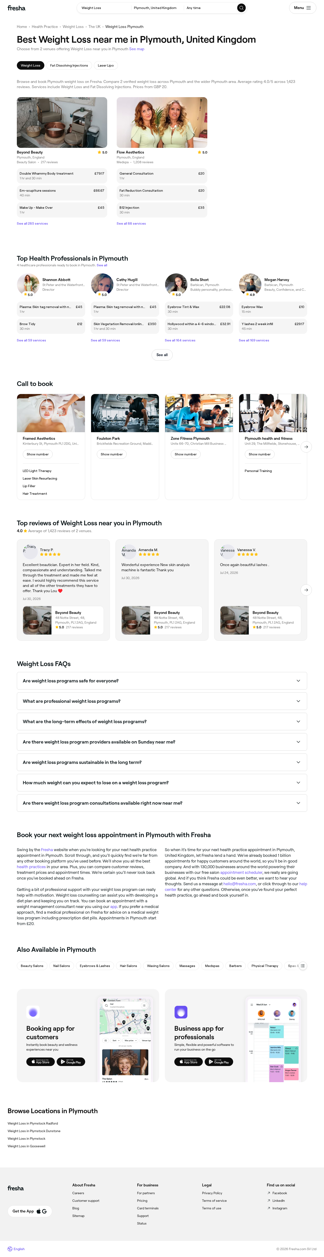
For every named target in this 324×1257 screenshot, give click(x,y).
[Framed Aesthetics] (51, 447)
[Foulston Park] (125, 447)
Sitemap (78, 1216)
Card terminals (148, 1208)
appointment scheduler (241, 872)
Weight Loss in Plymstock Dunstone (34, 1131)
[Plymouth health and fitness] (273, 447)
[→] (306, 447)
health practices (31, 867)
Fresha (47, 850)
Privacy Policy (212, 1193)
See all (162, 355)
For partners (146, 1193)
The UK (94, 27)
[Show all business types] (303, 966)
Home (22, 27)
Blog (75, 1208)
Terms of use (211, 1208)
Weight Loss (73, 27)
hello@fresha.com (239, 884)
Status (142, 1223)
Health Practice (45, 27)
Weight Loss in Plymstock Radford (33, 1123)
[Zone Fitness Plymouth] (199, 447)
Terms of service (214, 1201)
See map (136, 49)
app (113, 906)
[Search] (241, 7)
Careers (78, 1193)
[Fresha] (16, 8)
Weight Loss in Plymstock (26, 1138)
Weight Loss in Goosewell (26, 1146)
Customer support (85, 1201)
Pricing (142, 1201)
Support (143, 1216)
